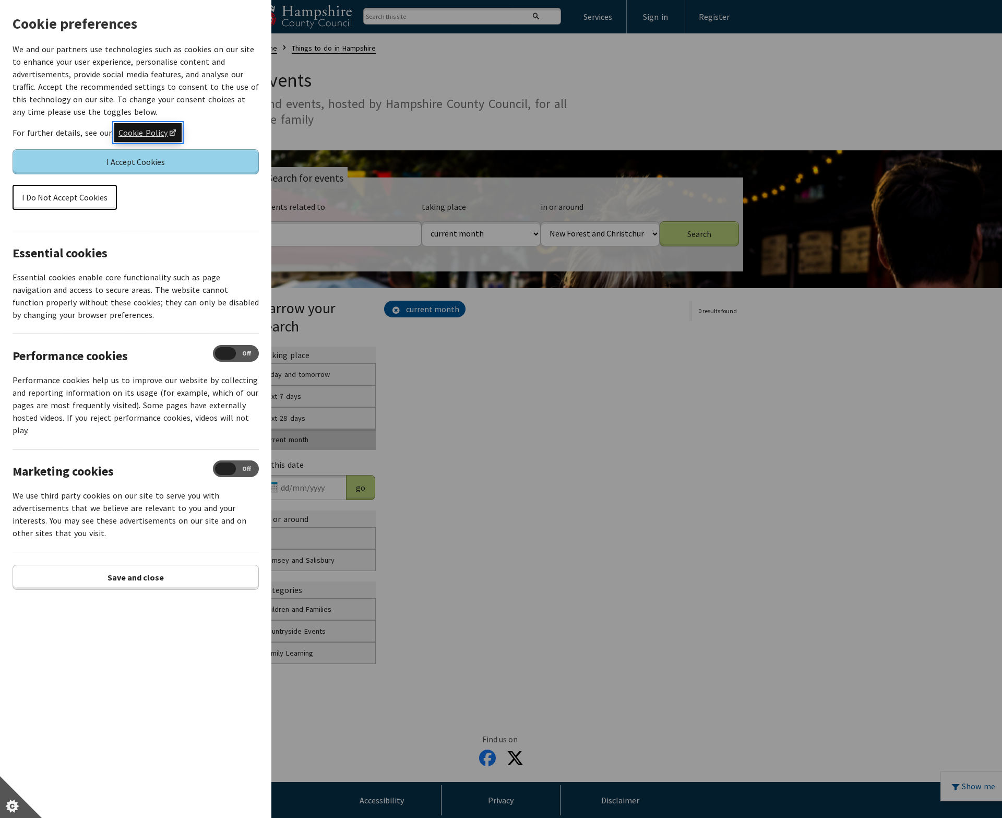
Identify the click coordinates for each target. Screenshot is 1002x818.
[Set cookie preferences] (21, 797)
